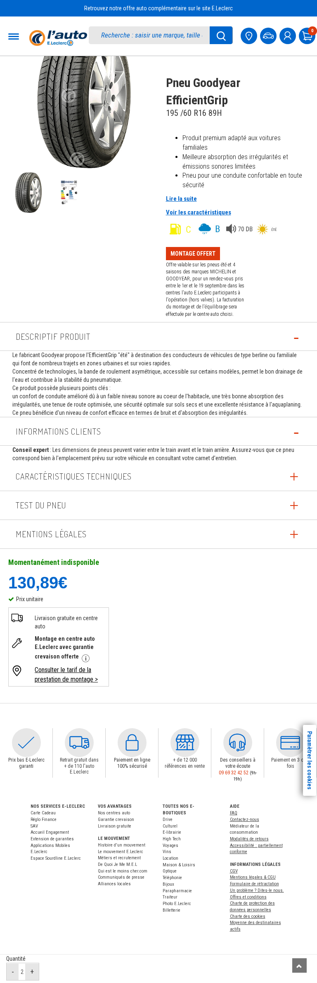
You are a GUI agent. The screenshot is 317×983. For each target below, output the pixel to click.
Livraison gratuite (114, 826)
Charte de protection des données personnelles (252, 906)
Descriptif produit (53, 336)
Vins (167, 851)
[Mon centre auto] (250, 35)
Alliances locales (114, 884)
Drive (168, 819)
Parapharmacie (177, 891)
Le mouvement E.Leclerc (120, 851)
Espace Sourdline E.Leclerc (56, 858)
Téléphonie (172, 877)
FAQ (233, 813)
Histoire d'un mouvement (121, 845)
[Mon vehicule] (269, 35)
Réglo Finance (44, 819)
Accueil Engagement (50, 832)
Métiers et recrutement (119, 858)
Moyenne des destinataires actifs (255, 926)
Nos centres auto (114, 813)
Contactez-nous (244, 819)
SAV (34, 826)
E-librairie (172, 832)
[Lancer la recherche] (221, 35)
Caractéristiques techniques (74, 476)
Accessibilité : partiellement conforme (256, 849)
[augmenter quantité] (32, 972)
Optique (170, 871)
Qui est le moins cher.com (122, 871)
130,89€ (37, 582)
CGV (234, 871)
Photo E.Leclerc (177, 903)
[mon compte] (288, 35)
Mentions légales (51, 534)
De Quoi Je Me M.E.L (117, 864)
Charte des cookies (247, 916)
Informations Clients (58, 431)
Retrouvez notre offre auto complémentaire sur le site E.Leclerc (158, 8)
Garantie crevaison (116, 819)
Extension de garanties (52, 839)
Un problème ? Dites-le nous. (257, 890)
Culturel (170, 826)
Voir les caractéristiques (198, 212)
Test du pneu (41, 505)
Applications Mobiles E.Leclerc (50, 849)
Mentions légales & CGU (253, 877)
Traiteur (170, 897)
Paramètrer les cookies (309, 760)
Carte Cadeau (43, 813)
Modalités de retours (249, 839)
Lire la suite (181, 198)
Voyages (170, 845)
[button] (26, 742)
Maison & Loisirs (179, 865)
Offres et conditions (248, 897)
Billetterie (171, 910)
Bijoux (168, 884)
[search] (153, 35)
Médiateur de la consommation (244, 829)
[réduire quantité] (13, 972)
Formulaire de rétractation (254, 884)
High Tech (172, 839)
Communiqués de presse (121, 877)
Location (170, 858)
